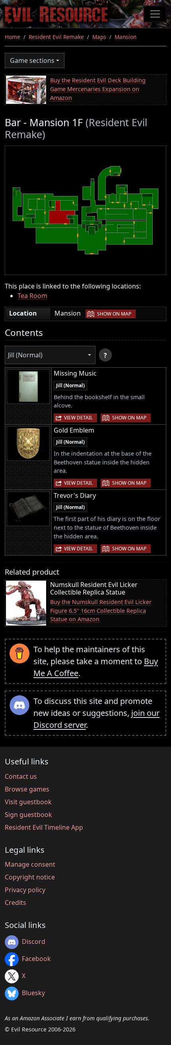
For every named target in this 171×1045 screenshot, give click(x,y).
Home (12, 37)
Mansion (125, 37)
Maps (99, 37)
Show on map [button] (114, 313)
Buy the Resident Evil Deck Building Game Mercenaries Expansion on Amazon (98, 88)
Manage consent (30, 864)
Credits (15, 902)
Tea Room (32, 295)
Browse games (27, 789)
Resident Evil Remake (56, 37)
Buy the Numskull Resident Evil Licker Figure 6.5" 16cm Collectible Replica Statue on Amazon (101, 610)
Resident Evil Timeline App (44, 827)
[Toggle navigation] (155, 14)
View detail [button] (78, 417)
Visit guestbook (28, 801)
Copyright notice (30, 877)
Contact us (21, 776)
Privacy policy (25, 889)
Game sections (32, 60)
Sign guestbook (28, 814)
